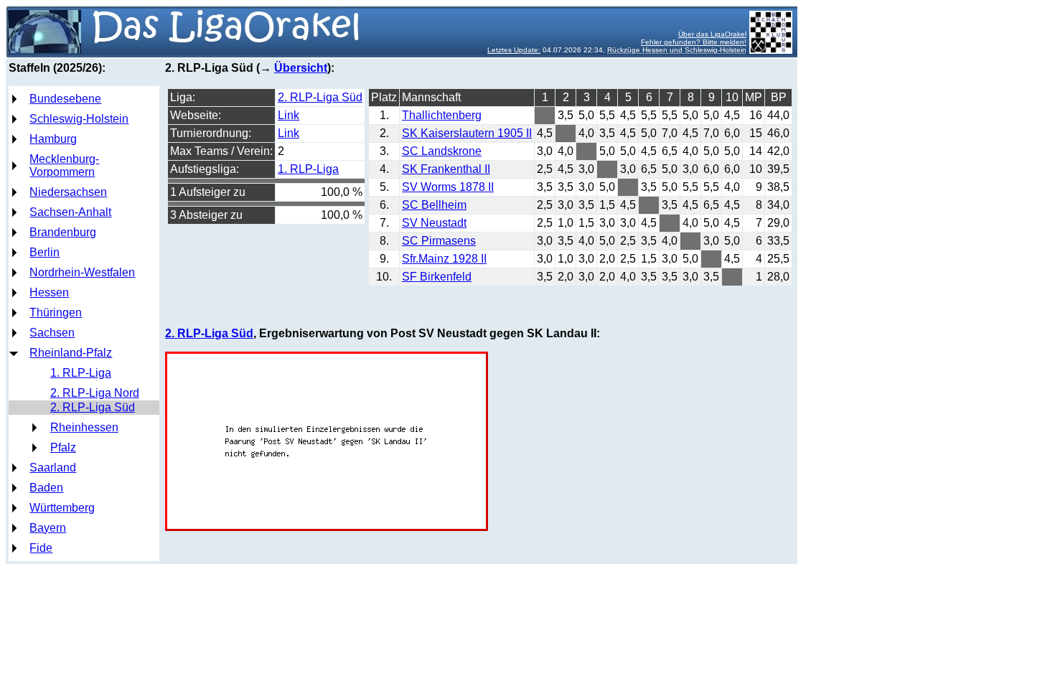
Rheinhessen (84, 427)
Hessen (49, 292)
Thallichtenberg (442, 115)
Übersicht (300, 68)
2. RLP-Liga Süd (92, 407)
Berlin (44, 252)
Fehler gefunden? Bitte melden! (693, 42)
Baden (46, 487)
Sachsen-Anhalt (70, 212)
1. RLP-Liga (80, 373)
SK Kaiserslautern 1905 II (467, 133)
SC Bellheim (434, 205)
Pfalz (63, 447)
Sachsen (52, 332)
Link (288, 115)
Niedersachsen (68, 192)
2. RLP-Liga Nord (94, 393)
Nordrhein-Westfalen (82, 272)
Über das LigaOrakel (712, 34)
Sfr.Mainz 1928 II (444, 259)
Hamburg (53, 139)
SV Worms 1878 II (448, 187)
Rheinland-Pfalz (70, 353)
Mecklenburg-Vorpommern (64, 165)
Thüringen (55, 312)
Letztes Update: (513, 50)
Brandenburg (62, 232)
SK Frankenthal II (446, 169)
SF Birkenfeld (437, 277)
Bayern (47, 528)
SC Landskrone (442, 151)
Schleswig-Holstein (78, 119)
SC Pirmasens (439, 241)
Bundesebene (65, 99)
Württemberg (62, 508)
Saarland (52, 467)
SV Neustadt (434, 223)
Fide (40, 548)
